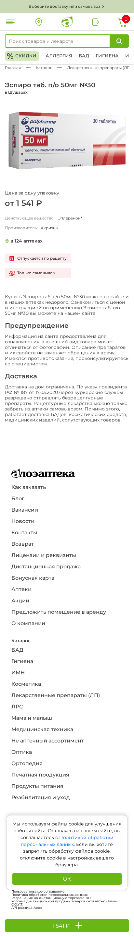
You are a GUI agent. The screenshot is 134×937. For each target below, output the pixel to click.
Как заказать (28, 487)
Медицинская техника (42, 729)
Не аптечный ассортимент (47, 741)
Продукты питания (37, 786)
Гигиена (107, 56)
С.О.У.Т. (17, 904)
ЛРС (17, 707)
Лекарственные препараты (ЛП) (55, 695)
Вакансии (24, 510)
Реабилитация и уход (40, 797)
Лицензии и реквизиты (43, 555)
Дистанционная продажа (46, 566)
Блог (17, 498)
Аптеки (21, 589)
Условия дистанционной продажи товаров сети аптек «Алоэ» (64, 901)
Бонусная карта (32, 578)
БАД (84, 56)
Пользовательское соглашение (37, 891)
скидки (21, 56)
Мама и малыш (31, 718)
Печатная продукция (40, 775)
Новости (22, 521)
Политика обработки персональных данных (49, 894)
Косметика (26, 684)
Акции (20, 601)
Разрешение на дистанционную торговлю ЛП (51, 898)
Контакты (24, 532)
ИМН (18, 673)
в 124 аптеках (26, 241)
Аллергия (59, 56)
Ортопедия (27, 763)
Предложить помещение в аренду (58, 612)
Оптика (21, 752)
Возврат (22, 544)
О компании (28, 623)
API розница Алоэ (26, 907)
